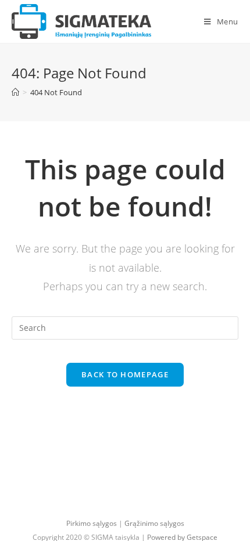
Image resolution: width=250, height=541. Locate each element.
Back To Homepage (125, 374)
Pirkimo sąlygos (91, 523)
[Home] (15, 92)
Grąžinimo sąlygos (154, 523)
